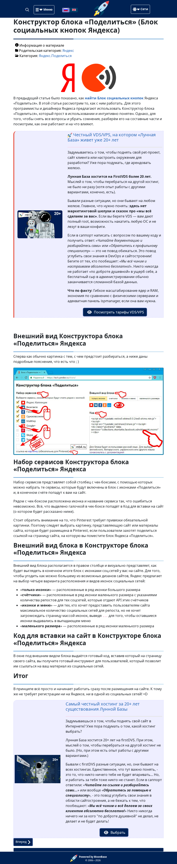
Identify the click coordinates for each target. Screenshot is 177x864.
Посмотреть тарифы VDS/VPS (118, 312)
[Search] (28, 9)
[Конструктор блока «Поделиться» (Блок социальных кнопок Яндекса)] (88, 77)
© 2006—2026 (93, 858)
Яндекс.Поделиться (55, 55)
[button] (44, 9)
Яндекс (68, 50)
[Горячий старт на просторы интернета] (101, 8)
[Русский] (66, 9)
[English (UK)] (74, 9)
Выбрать (117, 832)
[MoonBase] (74, 857)
